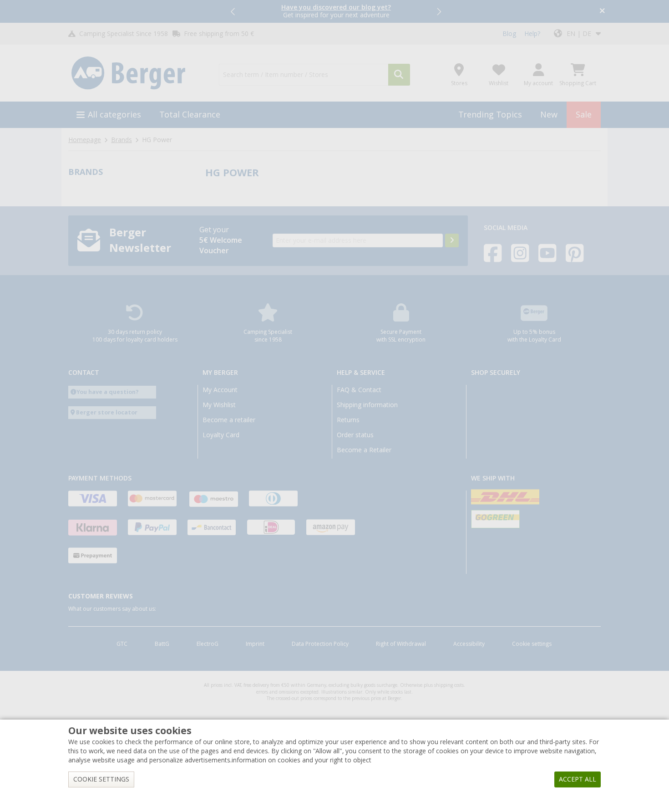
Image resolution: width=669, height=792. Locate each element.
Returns (348, 420)
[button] (233, 11)
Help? (532, 33)
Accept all (577, 779)
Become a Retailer (364, 450)
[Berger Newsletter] (452, 240)
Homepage (84, 139)
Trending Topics (490, 114)
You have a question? (107, 391)
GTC (122, 644)
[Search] (399, 75)
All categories (114, 114)
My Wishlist (219, 405)
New (549, 114)
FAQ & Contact (359, 389)
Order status (355, 435)
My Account (220, 389)
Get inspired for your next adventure (336, 11)
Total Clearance (189, 114)
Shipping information (367, 405)
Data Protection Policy (320, 644)
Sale (584, 114)
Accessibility (469, 644)
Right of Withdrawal (401, 644)
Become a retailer (229, 420)
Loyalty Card (221, 435)
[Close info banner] (602, 11)
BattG (162, 644)
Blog (509, 33)
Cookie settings (532, 644)
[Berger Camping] (138, 73)
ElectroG (207, 644)
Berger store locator (106, 412)
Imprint (255, 644)
